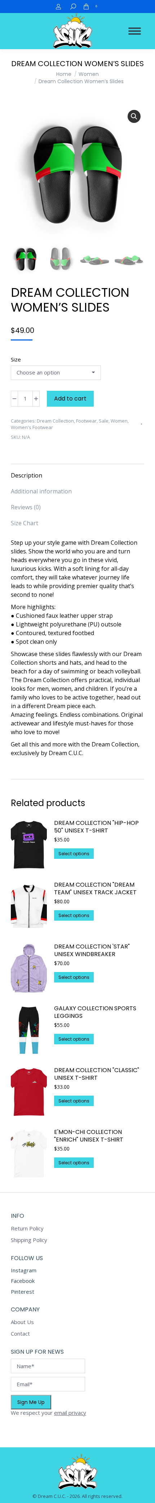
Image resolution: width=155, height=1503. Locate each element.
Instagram (23, 1270)
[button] (134, 116)
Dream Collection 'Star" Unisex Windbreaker (92, 950)
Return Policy (27, 1228)
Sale (103, 420)
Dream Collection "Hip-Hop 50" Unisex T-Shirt (96, 827)
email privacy (70, 1412)
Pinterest (22, 1291)
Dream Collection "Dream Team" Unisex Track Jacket (95, 888)
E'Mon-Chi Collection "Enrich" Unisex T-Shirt (88, 1136)
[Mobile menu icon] (134, 31)
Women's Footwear (32, 427)
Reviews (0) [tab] (26, 507)
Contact (20, 1333)
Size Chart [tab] (24, 523)
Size (16, 359)
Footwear (86, 420)
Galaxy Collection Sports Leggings (95, 1012)
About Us (22, 1322)
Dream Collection (55, 420)
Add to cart (70, 398)
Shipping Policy (29, 1240)
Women (119, 420)
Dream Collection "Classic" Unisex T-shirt (96, 1074)
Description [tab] (26, 475)
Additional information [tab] (41, 491)
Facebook (23, 1280)
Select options (73, 854)
